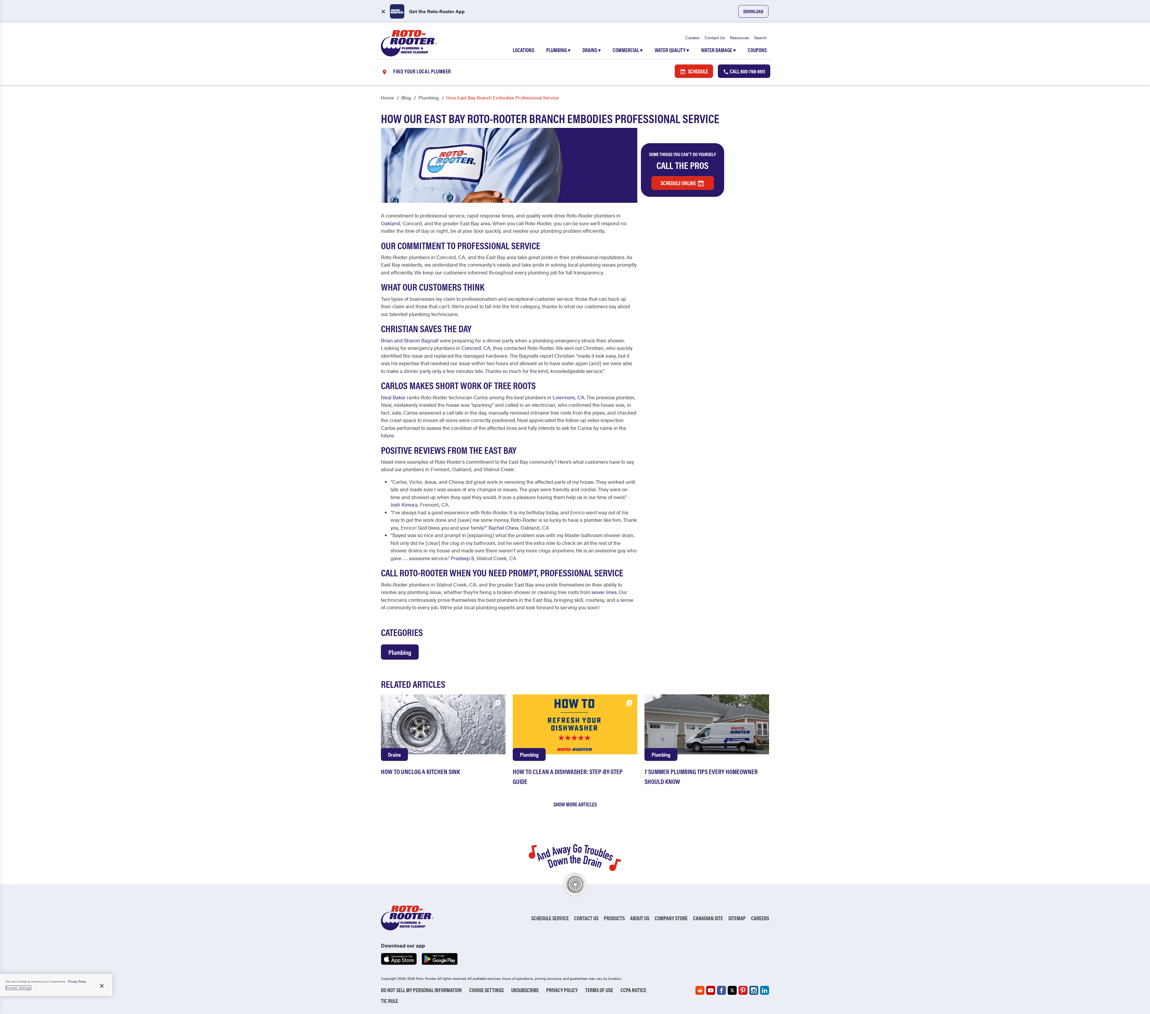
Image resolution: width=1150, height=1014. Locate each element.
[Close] (101, 985)
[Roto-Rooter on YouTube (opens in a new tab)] (710, 990)
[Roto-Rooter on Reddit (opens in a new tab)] (699, 990)
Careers (692, 37)
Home (387, 97)
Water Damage (718, 50)
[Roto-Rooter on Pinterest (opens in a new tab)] (743, 990)
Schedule (697, 71)
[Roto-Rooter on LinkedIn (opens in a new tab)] (764, 990)
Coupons (757, 50)
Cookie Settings (486, 990)
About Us (639, 918)
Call (747, 71)
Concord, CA (476, 347)
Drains (591, 50)
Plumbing (558, 50)
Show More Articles (575, 804)
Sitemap (737, 918)
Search (760, 37)
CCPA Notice (633, 990)
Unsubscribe (525, 990)
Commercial (628, 50)
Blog (406, 97)
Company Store (671, 918)
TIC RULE (389, 1000)
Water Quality (672, 50)
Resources (739, 37)
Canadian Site (708, 918)
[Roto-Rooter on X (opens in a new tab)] (732, 990)
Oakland (390, 223)
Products (614, 918)
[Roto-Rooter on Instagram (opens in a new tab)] (753, 990)
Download (753, 11)
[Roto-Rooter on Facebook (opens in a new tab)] (721, 990)
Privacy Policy (562, 990)
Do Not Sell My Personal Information (421, 990)
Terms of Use (599, 990)
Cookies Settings (18, 988)
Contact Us (714, 37)
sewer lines (604, 592)
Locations (523, 50)
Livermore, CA (568, 397)
